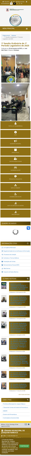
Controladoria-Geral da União (11, 418)
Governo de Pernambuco (10, 414)
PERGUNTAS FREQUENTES (15, 179)
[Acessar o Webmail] (26, 424)
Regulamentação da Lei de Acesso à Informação (16, 251)
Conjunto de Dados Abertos (10, 272)
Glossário (6, 1)
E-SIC (15, 135)
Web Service (6, 268)
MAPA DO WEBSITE (15, 188)
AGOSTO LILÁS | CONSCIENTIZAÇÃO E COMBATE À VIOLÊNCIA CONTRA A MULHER (19, 286)
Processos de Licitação (9, 254)
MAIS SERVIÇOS (15, 214)
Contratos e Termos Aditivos (11, 258)
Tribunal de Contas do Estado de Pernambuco (15, 407)
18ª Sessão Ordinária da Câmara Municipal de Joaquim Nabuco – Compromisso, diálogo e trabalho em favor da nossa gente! (19, 360)
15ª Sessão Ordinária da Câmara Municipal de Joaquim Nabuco (18, 386)
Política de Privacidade (9, 448)
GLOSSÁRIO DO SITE (15, 170)
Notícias (14, 35)
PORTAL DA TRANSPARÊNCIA (16, 126)
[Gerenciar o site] (29, 424)
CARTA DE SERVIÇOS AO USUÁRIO (15, 205)
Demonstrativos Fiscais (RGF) (11, 265)
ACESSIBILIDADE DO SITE (15, 196)
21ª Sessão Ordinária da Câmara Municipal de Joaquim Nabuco (18, 313)
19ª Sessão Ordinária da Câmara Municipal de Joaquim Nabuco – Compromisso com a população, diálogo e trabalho (18, 344)
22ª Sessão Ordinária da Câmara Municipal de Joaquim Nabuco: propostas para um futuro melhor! (18, 300)
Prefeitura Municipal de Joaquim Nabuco (14, 404)
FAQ (13, 1)
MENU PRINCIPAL (9, 28)
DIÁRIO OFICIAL (15, 152)
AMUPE (5, 411)
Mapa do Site (20, 1)
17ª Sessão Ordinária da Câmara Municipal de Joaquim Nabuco (18, 374)
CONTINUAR (24, 446)
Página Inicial (6, 35)
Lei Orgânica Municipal (9, 247)
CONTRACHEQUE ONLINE (15, 161)
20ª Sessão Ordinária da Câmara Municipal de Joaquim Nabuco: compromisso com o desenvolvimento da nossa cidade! (18, 327)
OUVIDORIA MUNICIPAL (15, 143)
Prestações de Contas (9, 261)
